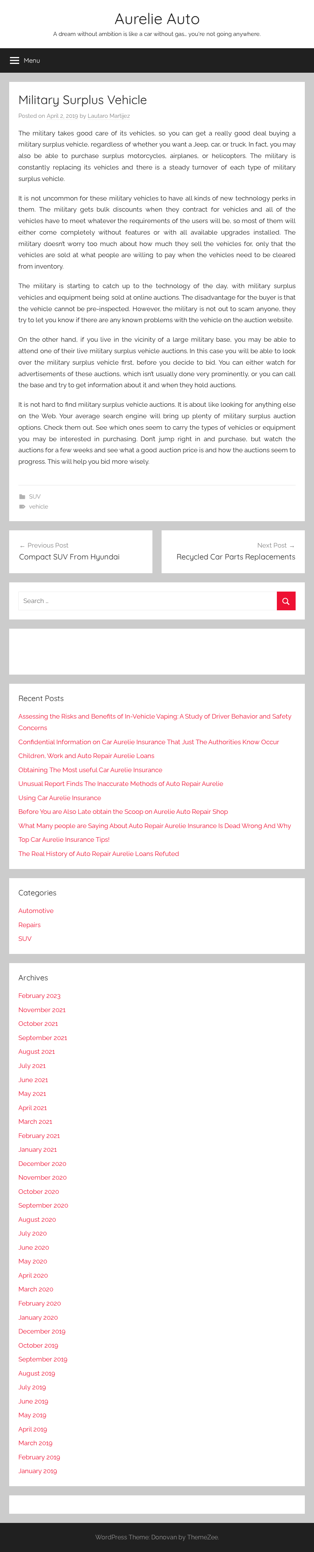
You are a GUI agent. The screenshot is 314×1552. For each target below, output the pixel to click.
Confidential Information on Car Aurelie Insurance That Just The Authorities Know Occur (148, 742)
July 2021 (32, 1065)
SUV (35, 496)
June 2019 (33, 1401)
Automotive (36, 911)
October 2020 (38, 1191)
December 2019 (41, 1331)
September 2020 (43, 1205)
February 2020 (39, 1303)
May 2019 (32, 1415)
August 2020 (37, 1219)
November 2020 (42, 1177)
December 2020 (42, 1163)
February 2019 (39, 1457)
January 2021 (37, 1149)
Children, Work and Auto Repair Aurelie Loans (86, 756)
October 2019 (38, 1345)
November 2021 (41, 1010)
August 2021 (36, 1051)
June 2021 (33, 1080)
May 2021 (32, 1093)
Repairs (29, 925)
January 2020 (38, 1317)
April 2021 (32, 1108)
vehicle (38, 506)
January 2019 (37, 1471)
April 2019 (32, 1429)
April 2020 (33, 1275)
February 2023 (39, 995)
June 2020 (33, 1247)
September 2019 (42, 1359)
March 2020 (35, 1289)
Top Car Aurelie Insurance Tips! (64, 839)
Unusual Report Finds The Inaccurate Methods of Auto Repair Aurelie (120, 783)
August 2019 (36, 1373)
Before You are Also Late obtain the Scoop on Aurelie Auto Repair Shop (123, 811)
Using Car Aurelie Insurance (59, 798)
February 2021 (39, 1136)
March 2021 (35, 1121)
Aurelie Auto (157, 18)
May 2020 (32, 1261)
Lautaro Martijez (109, 115)
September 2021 (42, 1038)
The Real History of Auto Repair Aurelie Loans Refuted (98, 854)
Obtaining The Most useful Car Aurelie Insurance (90, 770)
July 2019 (32, 1387)
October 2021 (38, 1023)
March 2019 (35, 1443)
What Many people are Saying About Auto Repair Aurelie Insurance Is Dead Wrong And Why (154, 826)
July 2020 (32, 1233)
